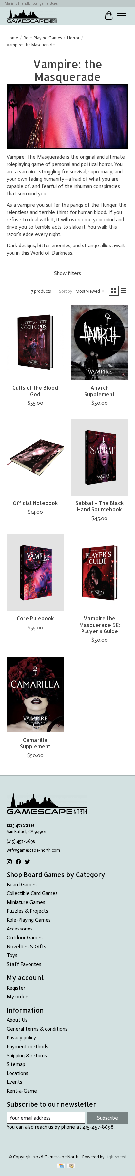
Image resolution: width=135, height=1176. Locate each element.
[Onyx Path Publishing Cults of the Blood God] (35, 342)
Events (14, 1082)
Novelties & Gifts (26, 946)
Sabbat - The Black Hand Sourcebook (99, 506)
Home (12, 37)
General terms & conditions (37, 1029)
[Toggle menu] (121, 15)
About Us (17, 1020)
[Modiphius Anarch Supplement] (99, 342)
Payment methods (27, 1046)
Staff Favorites (24, 964)
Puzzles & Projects (27, 911)
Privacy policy (21, 1038)
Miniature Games (26, 902)
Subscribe (107, 1118)
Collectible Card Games (32, 893)
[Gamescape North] (32, 15)
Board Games (22, 884)
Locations (17, 1073)
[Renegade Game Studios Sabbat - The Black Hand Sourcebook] (99, 457)
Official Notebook (35, 503)
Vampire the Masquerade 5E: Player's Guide (99, 624)
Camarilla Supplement (35, 743)
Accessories (20, 929)
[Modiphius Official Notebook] (35, 457)
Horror (73, 37)
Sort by (65, 291)
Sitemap (16, 1064)
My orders (18, 997)
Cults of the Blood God (35, 390)
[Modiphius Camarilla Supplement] (35, 694)
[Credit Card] (61, 1166)
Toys (12, 955)
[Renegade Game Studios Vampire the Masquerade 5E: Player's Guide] (99, 572)
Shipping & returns (27, 1055)
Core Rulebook (35, 618)
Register (16, 988)
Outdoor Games (25, 937)
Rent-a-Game (22, 1091)
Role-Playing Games (43, 37)
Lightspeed (116, 1156)
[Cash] (71, 1166)
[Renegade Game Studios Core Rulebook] (35, 572)
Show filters (67, 273)
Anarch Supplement (99, 390)
